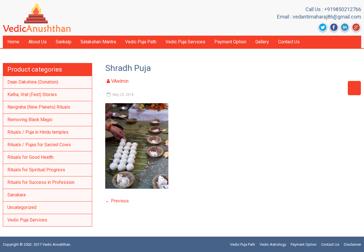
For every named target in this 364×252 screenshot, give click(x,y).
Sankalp (63, 41)
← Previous (117, 201)
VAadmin (120, 81)
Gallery (262, 41)
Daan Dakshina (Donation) (32, 82)
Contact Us (289, 41)
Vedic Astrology (273, 244)
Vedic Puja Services (185, 41)
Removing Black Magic (30, 119)
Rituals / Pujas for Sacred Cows (39, 144)
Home (13, 41)
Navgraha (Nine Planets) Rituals (38, 107)
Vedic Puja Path (140, 41)
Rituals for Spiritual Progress (36, 169)
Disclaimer (352, 244)
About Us (37, 41)
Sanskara (16, 195)
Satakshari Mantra (98, 41)
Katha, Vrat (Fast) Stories (32, 94)
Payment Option (230, 41)
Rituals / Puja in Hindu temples (38, 132)
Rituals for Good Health (30, 157)
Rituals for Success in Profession (41, 182)
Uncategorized (21, 207)
